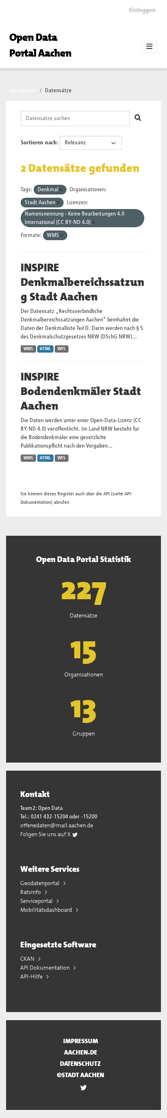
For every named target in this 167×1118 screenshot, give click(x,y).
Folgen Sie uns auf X (46, 834)
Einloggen (142, 10)
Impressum (80, 1041)
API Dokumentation (45, 967)
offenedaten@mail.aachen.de (56, 825)
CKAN (28, 958)
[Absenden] (137, 118)
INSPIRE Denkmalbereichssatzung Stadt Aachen (82, 282)
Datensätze (58, 90)
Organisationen (83, 674)
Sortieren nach (39, 143)
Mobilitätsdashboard (46, 909)
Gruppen (84, 733)
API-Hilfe (32, 976)
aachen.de (80, 1052)
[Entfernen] (61, 190)
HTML (45, 349)
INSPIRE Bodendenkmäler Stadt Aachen (81, 391)
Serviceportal (37, 901)
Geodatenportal (40, 883)
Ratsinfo (31, 892)
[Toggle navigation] (149, 47)
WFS (62, 349)
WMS (28, 349)
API (106, 494)
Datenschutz (80, 1063)
